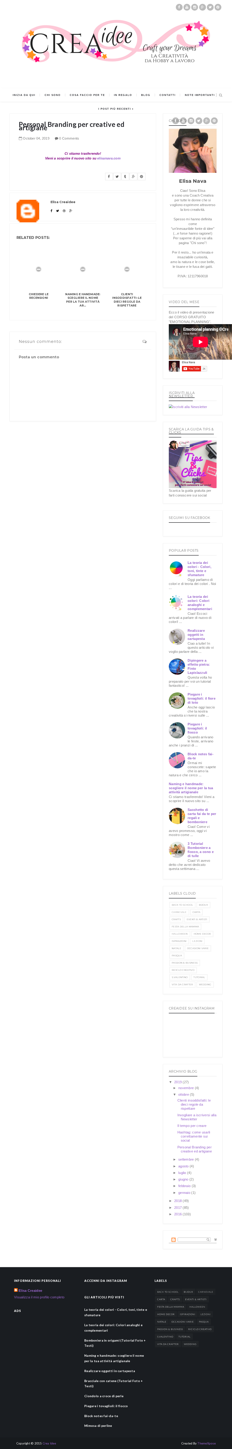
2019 (178, 1082)
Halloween (180, 933)
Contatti (168, 95)
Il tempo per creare (192, 1126)
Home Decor (202, 933)
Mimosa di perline (98, 1426)
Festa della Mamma (185, 926)
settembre (186, 1159)
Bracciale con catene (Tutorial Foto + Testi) (113, 1383)
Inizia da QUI (24, 95)
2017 (178, 1207)
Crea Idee (49, 1443)
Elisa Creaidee (30, 1290)
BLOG (145, 95)
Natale (176, 948)
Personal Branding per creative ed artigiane (194, 1149)
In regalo (123, 95)
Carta (197, 912)
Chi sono (53, 95)
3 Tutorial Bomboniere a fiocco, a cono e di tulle (201, 850)
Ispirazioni (179, 941)
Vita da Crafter (182, 984)
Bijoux (203, 904)
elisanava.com (109, 158)
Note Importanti (200, 95)
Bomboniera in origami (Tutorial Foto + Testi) (115, 1343)
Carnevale (179, 912)
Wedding (205, 984)
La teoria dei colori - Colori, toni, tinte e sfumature (199, 569)
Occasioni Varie (198, 948)
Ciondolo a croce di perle (103, 1396)
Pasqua (177, 955)
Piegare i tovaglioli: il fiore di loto (201, 698)
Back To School (182, 904)
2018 (178, 1201)
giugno (183, 1179)
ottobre (184, 1094)
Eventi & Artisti (197, 919)
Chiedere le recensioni (39, 296)
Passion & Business (185, 962)
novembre (186, 1088)
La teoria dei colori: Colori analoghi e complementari (200, 603)
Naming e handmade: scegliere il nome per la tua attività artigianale (191, 788)
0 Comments (69, 138)
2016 (178, 1214)
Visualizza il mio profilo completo (39, 1297)
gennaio (184, 1193)
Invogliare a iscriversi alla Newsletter (196, 1117)
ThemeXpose (206, 1443)
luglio (182, 1173)
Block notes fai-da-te (101, 1416)
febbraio (185, 1186)
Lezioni (197, 941)
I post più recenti (114, 108)
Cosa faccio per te (87, 95)
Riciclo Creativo (183, 970)
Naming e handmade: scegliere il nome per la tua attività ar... (82, 299)
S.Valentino (180, 977)
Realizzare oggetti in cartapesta (196, 635)
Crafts (176, 919)
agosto (184, 1166)
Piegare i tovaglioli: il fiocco (197, 728)
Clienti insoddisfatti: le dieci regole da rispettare (127, 299)
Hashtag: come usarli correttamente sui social (193, 1136)
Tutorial (199, 977)
